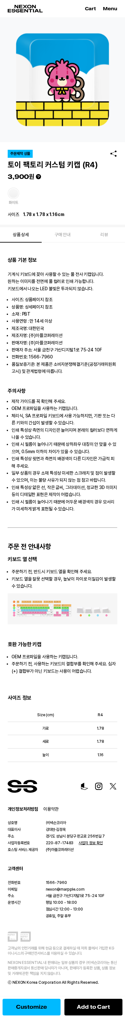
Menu (110, 8)
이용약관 (51, 809)
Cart (91, 8)
